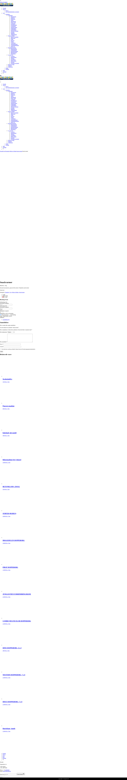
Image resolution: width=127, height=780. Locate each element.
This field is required (4, 303)
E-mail (2, 346)
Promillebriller (14, 25)
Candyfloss (13, 43)
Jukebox (12, 58)
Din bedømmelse (4, 332)
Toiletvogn (10, 66)
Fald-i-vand (13, 22)
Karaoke (12, 32)
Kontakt (4, 71)
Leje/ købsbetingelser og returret (12, 11)
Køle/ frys (13, 46)
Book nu (2, 317)
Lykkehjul (13, 23)
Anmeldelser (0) (6, 319)
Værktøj (7, 69)
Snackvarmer (19, 151)
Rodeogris (13, 19)
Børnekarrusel (14, 52)
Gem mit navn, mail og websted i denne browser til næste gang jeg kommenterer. (18, 349)
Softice (12, 41)
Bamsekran (13, 53)
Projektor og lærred (15, 63)
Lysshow (13, 56)
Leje (4, 151)
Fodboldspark (14, 50)
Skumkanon (13, 21)
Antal (1, 309)
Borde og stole (11, 64)
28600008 (7, 770)
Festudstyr (7, 151)
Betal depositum (5, 314)
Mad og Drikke (13, 151)
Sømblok (13, 33)
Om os (7, 10)
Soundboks (13, 59)
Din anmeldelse (3, 341)
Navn (1, 344)
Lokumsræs (13, 26)
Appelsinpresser (14, 44)
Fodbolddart (13, 28)
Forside (4, 8)
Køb (4, 70)
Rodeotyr (13, 17)
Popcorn (12, 40)
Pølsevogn (13, 38)
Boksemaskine (14, 49)
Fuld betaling (13, 314)
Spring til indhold (3, 2)
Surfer (12, 20)
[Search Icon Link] (3, 73)
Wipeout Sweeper (14, 31)
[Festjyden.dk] (6, 5)
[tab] (65, 319)
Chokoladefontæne (15, 45)
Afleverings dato (3, 305)
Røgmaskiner (13, 57)
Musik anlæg (13, 60)
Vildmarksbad (14, 34)
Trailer (7, 68)
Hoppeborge (13, 16)
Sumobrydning (14, 27)
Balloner (10, 65)
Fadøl (12, 39)
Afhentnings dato (3, 302)
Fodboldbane (13, 29)
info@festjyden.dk (7, 771)
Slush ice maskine (14, 37)
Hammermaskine (14, 51)
